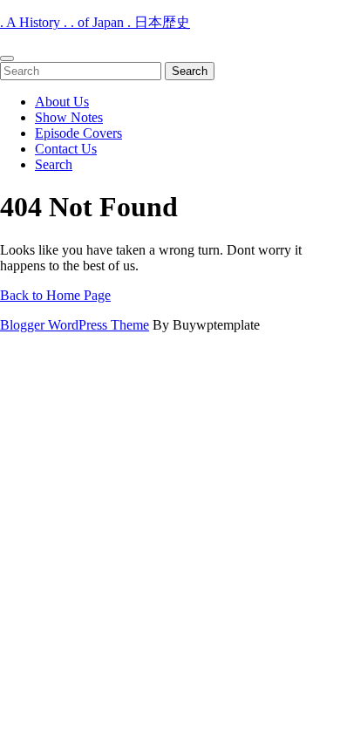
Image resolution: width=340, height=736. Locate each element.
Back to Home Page (55, 295)
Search (53, 164)
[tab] (7, 58)
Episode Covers (78, 133)
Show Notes (69, 117)
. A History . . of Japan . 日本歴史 (95, 22)
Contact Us (66, 148)
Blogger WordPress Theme (74, 324)
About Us (62, 101)
